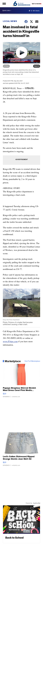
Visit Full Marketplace (32, 361)
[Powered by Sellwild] (36, 503)
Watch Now (36, 3)
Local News (10, 21)
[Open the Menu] (4, 4)
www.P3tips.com (10, 341)
